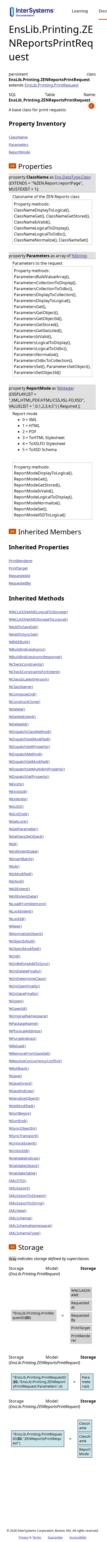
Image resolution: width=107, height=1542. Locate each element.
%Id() (13, 843)
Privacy (24, 1537)
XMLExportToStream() (27, 1195)
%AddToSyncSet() (23, 634)
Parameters (18, 144)
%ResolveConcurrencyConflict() (35, 1060)
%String (79, 255)
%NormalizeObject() (26, 933)
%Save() (15, 1075)
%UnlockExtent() (23, 1143)
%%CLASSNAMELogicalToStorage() (38, 611)
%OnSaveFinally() (24, 993)
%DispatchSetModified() (29, 761)
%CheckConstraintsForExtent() (34, 671)
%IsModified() (21, 873)
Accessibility (77, 1537)
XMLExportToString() (26, 1202)
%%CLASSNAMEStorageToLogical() (38, 619)
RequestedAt (19, 575)
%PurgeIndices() (23, 1038)
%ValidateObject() (24, 1165)
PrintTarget (18, 568)
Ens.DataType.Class (73, 177)
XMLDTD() (17, 1180)
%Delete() (17, 709)
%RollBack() (19, 1068)
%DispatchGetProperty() (29, 746)
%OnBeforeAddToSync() (29, 963)
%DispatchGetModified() (30, 738)
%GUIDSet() (19, 813)
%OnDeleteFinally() (25, 970)
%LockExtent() (21, 911)
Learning (80, 11)
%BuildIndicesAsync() (27, 649)
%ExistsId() (18, 791)
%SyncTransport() (24, 1135)
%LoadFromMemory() (28, 903)
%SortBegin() (20, 1113)
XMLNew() (18, 1210)
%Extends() (18, 798)
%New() (15, 926)
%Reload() (17, 1045)
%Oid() (14, 955)
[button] (12, 166)
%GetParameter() (23, 828)
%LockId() (17, 918)
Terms (36, 1537)
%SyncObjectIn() (23, 1128)
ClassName (18, 136)
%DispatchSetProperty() (29, 776)
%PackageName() (24, 1023)
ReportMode (19, 151)
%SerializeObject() (24, 1098)
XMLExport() (19, 1188)
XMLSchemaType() (25, 1232)
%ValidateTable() (23, 1173)
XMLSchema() (20, 1217)
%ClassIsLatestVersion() (29, 679)
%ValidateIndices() (24, 1158)
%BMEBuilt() (19, 641)
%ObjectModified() (25, 948)
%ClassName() (21, 686)
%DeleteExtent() (22, 716)
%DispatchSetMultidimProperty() (37, 768)
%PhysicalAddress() (25, 1030)
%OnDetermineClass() (27, 978)
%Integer (65, 388)
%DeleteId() (19, 723)
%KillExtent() (19, 888)
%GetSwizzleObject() (26, 836)
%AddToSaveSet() (23, 626)
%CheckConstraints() (26, 664)
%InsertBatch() (21, 858)
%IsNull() (16, 881)
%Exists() (16, 783)
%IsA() (14, 866)
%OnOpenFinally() (24, 985)
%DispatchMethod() (26, 753)
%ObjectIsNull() (22, 941)
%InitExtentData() (24, 851)
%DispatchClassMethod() (30, 731)
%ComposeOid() (23, 694)
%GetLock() (18, 821)
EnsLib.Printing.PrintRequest (52, 85)
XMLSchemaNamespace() (30, 1225)
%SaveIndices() (21, 1090)
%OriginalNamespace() (28, 1015)
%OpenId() (18, 1008)
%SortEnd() (18, 1120)
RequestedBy (20, 583)
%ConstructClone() (24, 701)
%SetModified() (22, 1105)
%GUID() (16, 806)
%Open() (16, 1000)
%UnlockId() (19, 1150)
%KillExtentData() (23, 896)
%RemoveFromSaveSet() (30, 1053)
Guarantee (55, 1537)
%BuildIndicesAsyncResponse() (35, 656)
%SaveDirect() (20, 1083)
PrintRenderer (21, 560)
